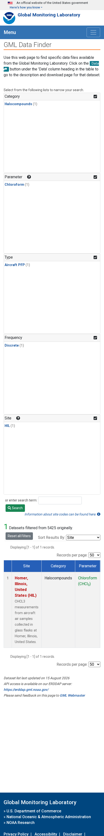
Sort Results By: (51, 537)
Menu (10, 32)
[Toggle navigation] (93, 32)
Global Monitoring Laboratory (49, 15)
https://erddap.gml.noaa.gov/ (26, 690)
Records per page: (72, 555)
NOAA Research (21, 822)
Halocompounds (18, 104)
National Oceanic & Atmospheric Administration (49, 817)
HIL (7, 426)
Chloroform (14, 185)
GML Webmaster (72, 695)
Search (17, 508)
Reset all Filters (19, 536)
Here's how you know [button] (25, 7)
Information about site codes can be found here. (60, 514)
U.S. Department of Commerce (34, 811)
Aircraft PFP (15, 265)
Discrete (12, 345)
